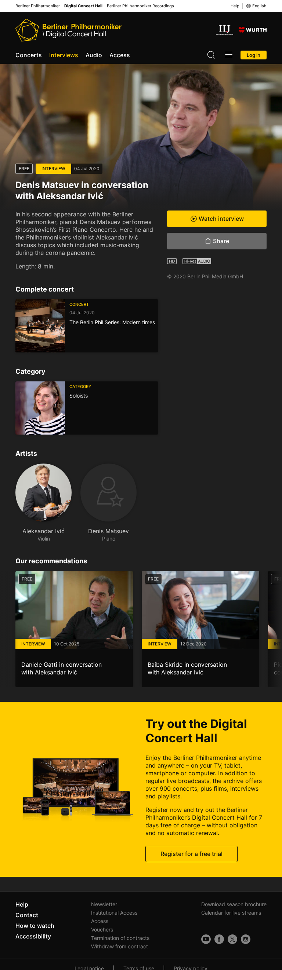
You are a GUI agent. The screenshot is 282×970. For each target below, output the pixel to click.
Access (119, 55)
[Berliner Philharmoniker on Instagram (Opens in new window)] (245, 939)
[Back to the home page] (68, 30)
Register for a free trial (191, 853)
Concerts (28, 55)
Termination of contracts (120, 938)
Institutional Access (114, 912)
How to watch (34, 925)
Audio (94, 55)
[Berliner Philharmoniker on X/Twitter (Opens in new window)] (232, 939)
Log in (253, 55)
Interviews (63, 55)
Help (235, 6)
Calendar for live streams (231, 912)
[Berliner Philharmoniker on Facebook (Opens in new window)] (219, 939)
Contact (26, 915)
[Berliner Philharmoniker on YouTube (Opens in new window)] (206, 939)
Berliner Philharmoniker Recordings (140, 6)
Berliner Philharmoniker (37, 6)
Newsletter (104, 904)
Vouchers (102, 929)
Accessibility (33, 936)
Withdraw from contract (119, 946)
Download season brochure (234, 904)
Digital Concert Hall (83, 6)
